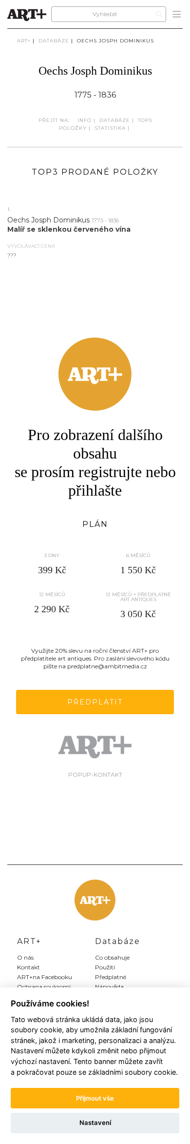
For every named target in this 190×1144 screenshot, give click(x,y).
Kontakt (28, 967)
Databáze (53, 41)
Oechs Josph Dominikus (115, 41)
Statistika (110, 128)
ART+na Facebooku (44, 977)
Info (84, 120)
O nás (25, 957)
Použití (105, 967)
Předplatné (110, 977)
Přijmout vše (95, 1098)
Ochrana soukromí (44, 986)
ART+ (24, 41)
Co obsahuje (112, 957)
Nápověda (109, 986)
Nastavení (95, 1122)
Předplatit (95, 702)
